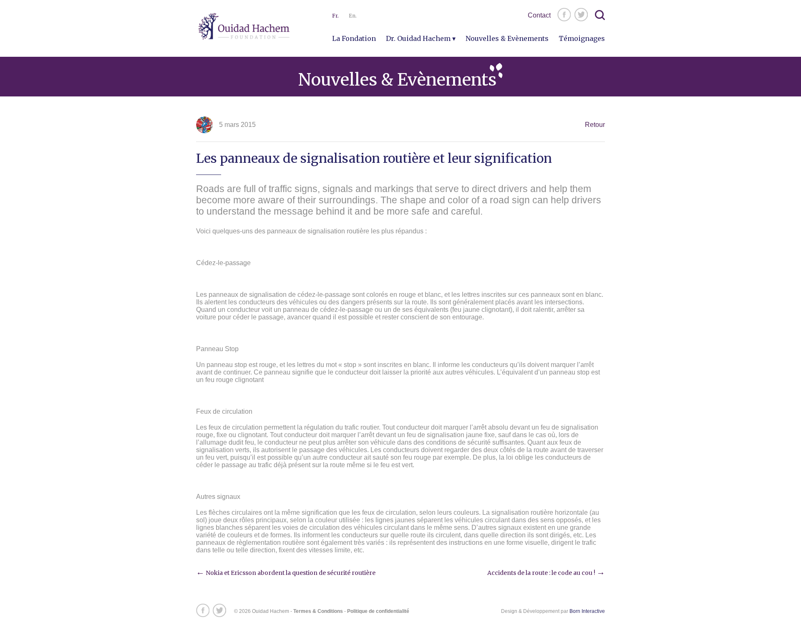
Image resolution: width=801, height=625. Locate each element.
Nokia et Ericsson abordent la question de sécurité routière (285, 573)
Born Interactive (587, 611)
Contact (539, 15)
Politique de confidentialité (378, 611)
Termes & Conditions (318, 611)
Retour (595, 124)
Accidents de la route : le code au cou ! (546, 573)
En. (353, 16)
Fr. (335, 16)
